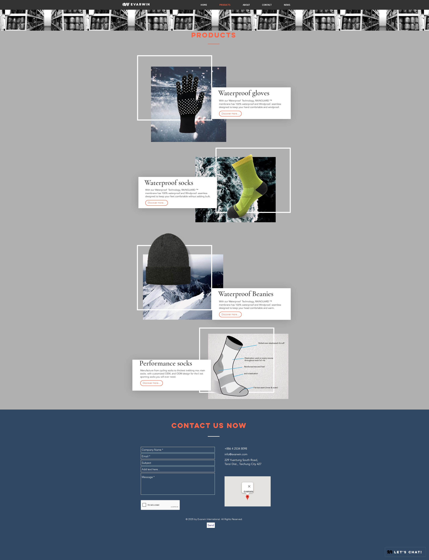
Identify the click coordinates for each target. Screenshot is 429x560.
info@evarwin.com (236, 454)
